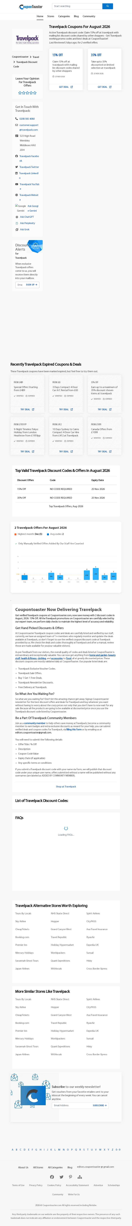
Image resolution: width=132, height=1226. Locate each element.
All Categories (55, 1167)
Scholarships (114, 1185)
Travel (36, 57)
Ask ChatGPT (27, 217)
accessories (57, 658)
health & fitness (29, 658)
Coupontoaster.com (51, 1205)
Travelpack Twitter (29, 167)
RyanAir (90, 937)
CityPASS (91, 921)
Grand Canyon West (61, 929)
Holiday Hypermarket (62, 945)
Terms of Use (18, 1185)
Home (40, 16)
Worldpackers (58, 953)
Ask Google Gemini (33, 208)
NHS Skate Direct (60, 913)
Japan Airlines (22, 969)
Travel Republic (59, 937)
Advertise (98, 1185)
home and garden (98, 655)
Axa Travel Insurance (97, 929)
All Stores (38, 1167)
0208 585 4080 (27, 119)
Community (89, 16)
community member (34, 723)
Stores (50, 16)
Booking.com (22, 937)
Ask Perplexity (27, 223)
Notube (92, 1205)
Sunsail (90, 953)
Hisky (89, 961)
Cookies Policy (54, 1185)
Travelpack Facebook (29, 158)
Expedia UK (92, 945)
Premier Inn (21, 945)
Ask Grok (24, 229)
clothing (42, 658)
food (68, 658)
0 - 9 (118, 1150)
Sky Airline (20, 921)
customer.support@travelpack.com (28, 127)
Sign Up (30, 285)
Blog (76, 16)
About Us (23, 1167)
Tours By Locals (23, 913)
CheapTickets (22, 929)
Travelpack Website (28, 197)
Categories (64, 16)
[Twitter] (62, 1177)
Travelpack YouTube (29, 186)
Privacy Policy (35, 1185)
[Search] (107, 6)
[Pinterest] (71, 1177)
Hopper (55, 921)
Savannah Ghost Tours (26, 961)
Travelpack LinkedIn (28, 175)
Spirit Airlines (93, 913)
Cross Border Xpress (96, 969)
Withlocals (56, 969)
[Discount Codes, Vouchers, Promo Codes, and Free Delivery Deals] (30, 7)
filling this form (74, 730)
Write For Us (74, 1194)
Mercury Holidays (24, 953)
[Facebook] (52, 1177)
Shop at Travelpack (66, 786)
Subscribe (99, 1106)
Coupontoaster (20, 57)
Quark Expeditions (60, 961)
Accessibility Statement (77, 1185)
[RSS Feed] (80, 1177)
